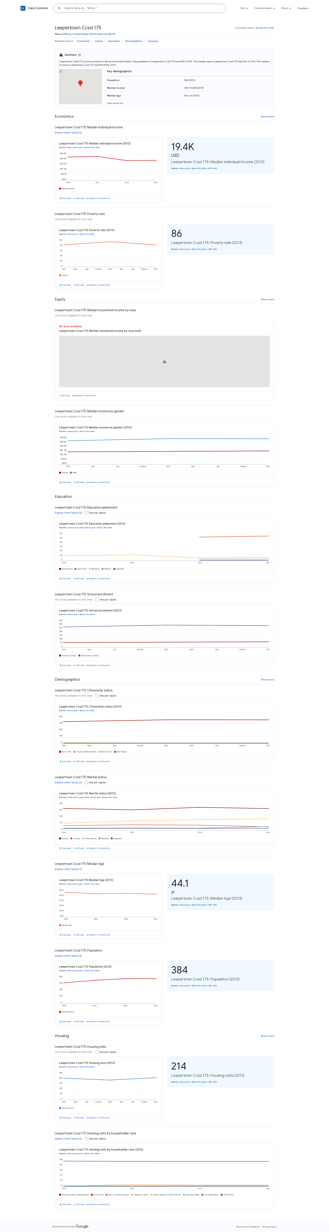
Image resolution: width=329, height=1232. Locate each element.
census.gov (184, 168)
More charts (267, 116)
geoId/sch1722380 (264, 27)
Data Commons (38, 8)
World (111, 34)
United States (81, 34)
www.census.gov (115, 103)
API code (80, 198)
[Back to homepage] (23, 8)
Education (114, 41)
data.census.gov (75, 147)
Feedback (303, 8)
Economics (83, 41)
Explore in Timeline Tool (99, 198)
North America (98, 34)
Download (66, 198)
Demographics (133, 41)
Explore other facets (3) (68, 782)
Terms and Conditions (248, 1226)
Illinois (67, 34)
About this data (92, 147)
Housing (152, 41)
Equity (99, 41)
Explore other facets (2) (68, 132)
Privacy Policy (269, 1226)
